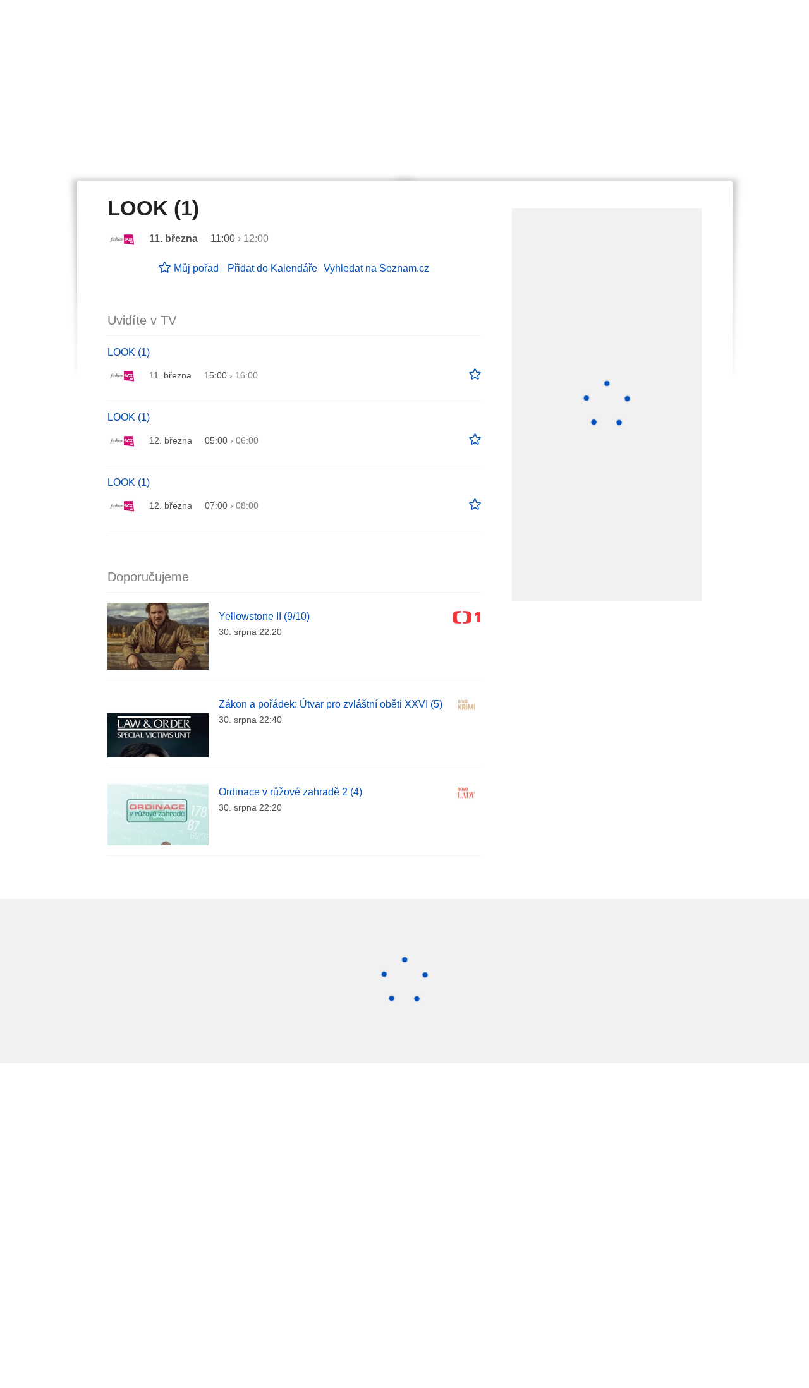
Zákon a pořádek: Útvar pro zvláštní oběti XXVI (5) (330, 704)
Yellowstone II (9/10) (264, 616)
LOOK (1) (128, 352)
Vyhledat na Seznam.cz (376, 268)
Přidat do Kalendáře (272, 268)
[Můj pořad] (475, 374)
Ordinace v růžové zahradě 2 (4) (290, 792)
